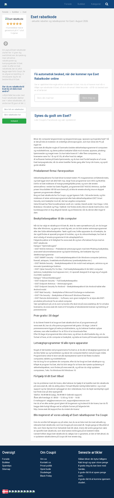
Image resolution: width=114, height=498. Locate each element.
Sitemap (6, 469)
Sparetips (6, 465)
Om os (43, 459)
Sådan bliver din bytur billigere (92, 459)
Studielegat (45, 472)
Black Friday (46, 475)
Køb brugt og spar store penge (93, 462)
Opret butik (45, 469)
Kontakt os (45, 462)
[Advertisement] (71, 45)
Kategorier (96, 4)
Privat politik (46, 465)
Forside (68, 4)
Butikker (81, 4)
